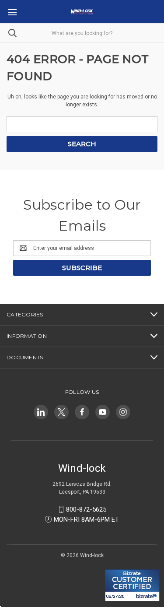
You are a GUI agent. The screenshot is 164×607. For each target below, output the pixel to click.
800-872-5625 (86, 509)
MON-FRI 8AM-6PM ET (86, 519)
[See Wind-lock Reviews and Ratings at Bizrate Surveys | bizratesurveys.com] (132, 585)
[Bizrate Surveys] (117, 564)
